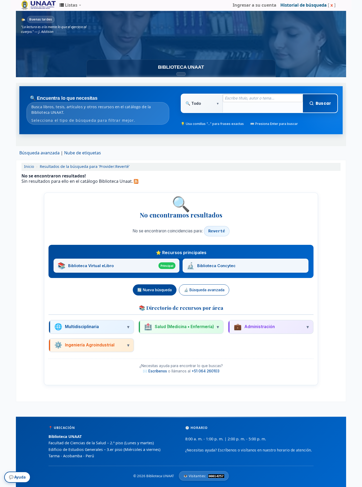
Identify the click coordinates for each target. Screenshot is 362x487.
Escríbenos (157, 371)
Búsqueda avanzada (39, 153)
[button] (70, 5)
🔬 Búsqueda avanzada (204, 290)
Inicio (29, 166)
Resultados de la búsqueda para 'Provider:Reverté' (85, 166)
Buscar (323, 103)
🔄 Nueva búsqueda (154, 290)
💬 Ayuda (17, 475)
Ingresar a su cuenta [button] (254, 5)
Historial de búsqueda (303, 5)
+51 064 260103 (205, 371)
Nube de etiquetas (82, 153)
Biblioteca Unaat (34, 5)
